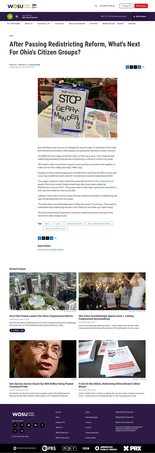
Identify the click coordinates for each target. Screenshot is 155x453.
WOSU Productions (62, 438)
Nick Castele (82, 390)
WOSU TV (29, 24)
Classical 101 (43, 24)
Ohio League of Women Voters (99, 224)
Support (94, 24)
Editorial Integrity (92, 417)
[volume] (17, 16)
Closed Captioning (92, 433)
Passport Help (91, 438)
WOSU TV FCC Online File (124, 422)
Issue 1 (58, 224)
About (88, 412)
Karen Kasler (35, 65)
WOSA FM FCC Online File (124, 417)
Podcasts (59, 24)
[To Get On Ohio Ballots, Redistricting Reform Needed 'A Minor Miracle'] (112, 359)
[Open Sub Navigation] (116, 6)
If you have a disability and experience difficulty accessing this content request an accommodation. (129, 429)
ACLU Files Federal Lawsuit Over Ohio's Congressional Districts (41, 316)
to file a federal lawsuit (103, 181)
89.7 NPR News (13, 24)
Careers (88, 422)
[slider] (20, 16)
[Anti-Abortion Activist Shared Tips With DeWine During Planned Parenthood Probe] (42, 359)
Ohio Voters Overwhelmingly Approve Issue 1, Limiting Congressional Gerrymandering (106, 317)
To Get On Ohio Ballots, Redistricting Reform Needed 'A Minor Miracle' (109, 385)
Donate (142, 6)
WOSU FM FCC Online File (124, 412)
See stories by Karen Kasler (51, 249)
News (11, 35)
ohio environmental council (55, 229)
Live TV (127, 6)
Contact (88, 427)
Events (120, 24)
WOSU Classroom (77, 24)
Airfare (132, 24)
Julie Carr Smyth (14, 390)
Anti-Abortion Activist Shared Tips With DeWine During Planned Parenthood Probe (41, 385)
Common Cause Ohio (74, 224)
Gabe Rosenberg (14, 319)
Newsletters (109, 24)
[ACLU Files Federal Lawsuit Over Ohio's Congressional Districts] (42, 291)
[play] (10, 16)
